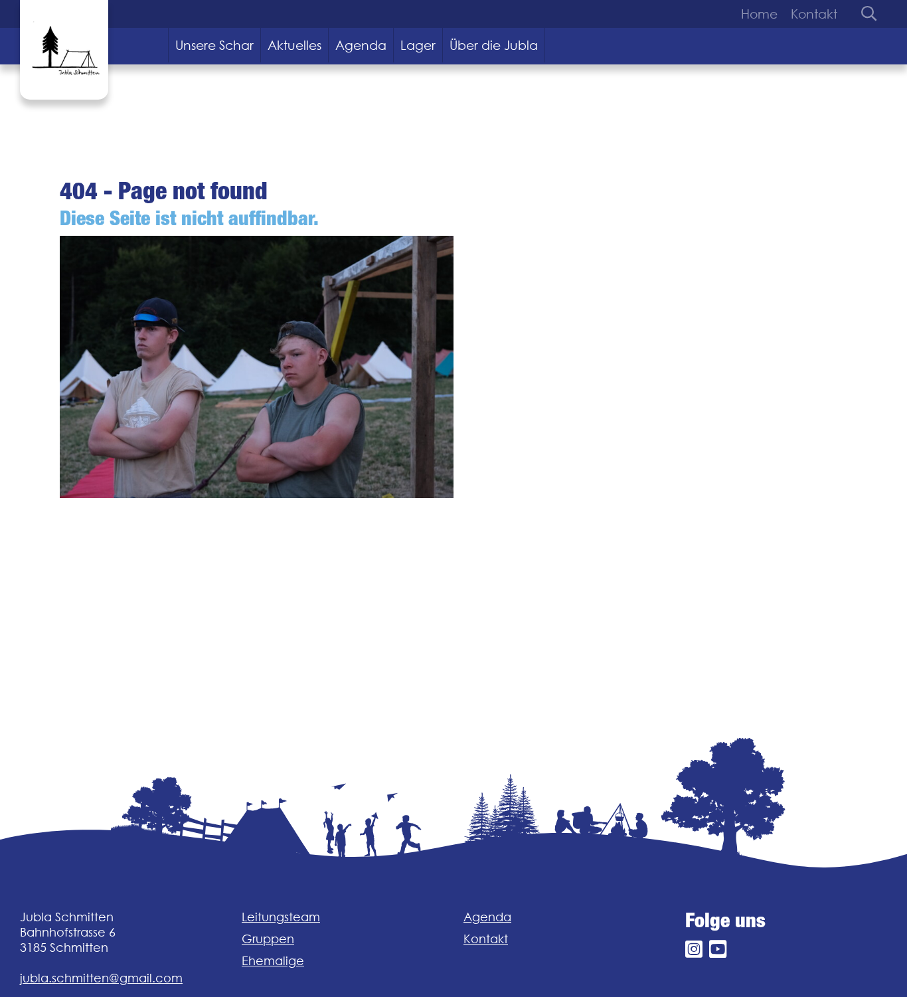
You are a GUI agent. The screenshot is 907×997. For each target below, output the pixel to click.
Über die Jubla (494, 45)
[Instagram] (693, 949)
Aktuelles (294, 45)
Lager (418, 45)
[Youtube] (717, 949)
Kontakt (814, 14)
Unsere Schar (214, 45)
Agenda (360, 45)
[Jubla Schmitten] (64, 50)
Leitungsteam (281, 917)
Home (759, 14)
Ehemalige (273, 961)
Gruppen (268, 939)
